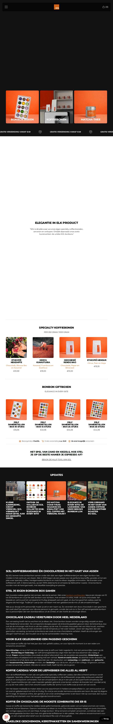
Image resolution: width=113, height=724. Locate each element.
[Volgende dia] (50, 347)
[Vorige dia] (36, 347)
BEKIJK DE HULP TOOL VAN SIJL (56, 459)
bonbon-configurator (75, 595)
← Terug (105, 719)
